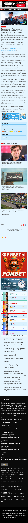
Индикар (3, 485)
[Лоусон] (6, 328)
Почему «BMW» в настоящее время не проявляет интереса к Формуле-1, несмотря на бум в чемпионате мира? (13, 371)
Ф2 (18, 489)
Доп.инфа (21, 131)
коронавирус (4, 498)
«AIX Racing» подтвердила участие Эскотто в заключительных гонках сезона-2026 (13, 383)
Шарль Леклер (4, 496)
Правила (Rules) (5, 425)
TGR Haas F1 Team (5, 481)
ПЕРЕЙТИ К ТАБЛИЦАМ (14, 335)
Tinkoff (12, 131)
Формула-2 (15, 493)
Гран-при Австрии (9, 35)
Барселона (14, 483)
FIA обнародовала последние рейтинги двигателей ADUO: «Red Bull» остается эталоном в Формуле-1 (14, 365)
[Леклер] (6, 311)
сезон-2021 (21, 498)
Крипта (19, 131)
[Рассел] (6, 298)
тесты (2, 501)
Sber (10, 131)
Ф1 (13, 35)
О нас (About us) (6, 427)
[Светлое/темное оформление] (2, 9)
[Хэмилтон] (6, 303)
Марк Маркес (23, 486)
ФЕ (20, 489)
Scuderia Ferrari (21, 479)
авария (9, 496)
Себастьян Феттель (9, 489)
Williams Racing (4, 483)
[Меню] (25, 10)
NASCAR (9, 476)
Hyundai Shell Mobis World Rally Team (8, 472)
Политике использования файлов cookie (16, 515)
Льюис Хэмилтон (5, 486)
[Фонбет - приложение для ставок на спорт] (14, 4)
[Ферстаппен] (6, 316)
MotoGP (4, 476)
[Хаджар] (6, 324)
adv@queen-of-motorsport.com (9, 437)
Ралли (2, 489)
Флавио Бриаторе (17, 35)
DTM (22, 468)
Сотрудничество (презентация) (9, 428)
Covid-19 (18, 468)
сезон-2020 (14, 498)
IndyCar (21, 472)
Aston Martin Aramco (5, 468)
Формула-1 (3, 26)
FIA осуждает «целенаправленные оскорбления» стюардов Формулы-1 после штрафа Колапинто (15, 389)
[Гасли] (6, 333)
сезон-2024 (9, 499)
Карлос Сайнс (9, 484)
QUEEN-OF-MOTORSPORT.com (16, 9)
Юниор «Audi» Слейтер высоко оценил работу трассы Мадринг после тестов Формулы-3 (13, 360)
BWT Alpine (4, 35)
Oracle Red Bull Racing (8, 479)
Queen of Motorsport (7, 126)
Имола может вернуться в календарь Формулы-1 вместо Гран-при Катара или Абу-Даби (13, 187)
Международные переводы (16, 131)
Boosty (3, 131)
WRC (10, 483)
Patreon (5, 131)
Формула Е (21, 493)
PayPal (7, 131)
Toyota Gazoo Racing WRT (14, 481)
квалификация (21, 496)
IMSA (17, 472)
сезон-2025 (15, 499)
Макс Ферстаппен (15, 486)
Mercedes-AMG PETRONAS (15, 474)
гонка (14, 496)
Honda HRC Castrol (16, 470)
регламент (9, 498)
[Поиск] (5, 9)
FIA (11, 470)
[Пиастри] (6, 320)
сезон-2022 (3, 499)
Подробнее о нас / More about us (9, 422)
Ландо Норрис (15, 484)
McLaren (3, 474)
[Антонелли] (6, 294)
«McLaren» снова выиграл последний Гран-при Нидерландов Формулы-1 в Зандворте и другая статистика (13, 211)
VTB (14, 131)
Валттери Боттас (20, 483)
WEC (21, 481)
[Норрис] (6, 307)
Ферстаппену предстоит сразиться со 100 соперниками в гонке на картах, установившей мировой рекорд (15, 377)
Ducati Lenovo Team (5, 470)
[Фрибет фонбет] (14, 265)
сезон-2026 (21, 499)
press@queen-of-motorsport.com (9, 443)
